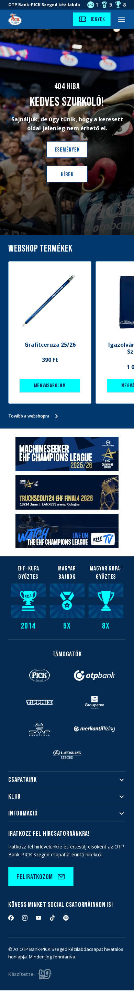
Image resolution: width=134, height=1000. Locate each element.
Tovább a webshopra (28, 416)
